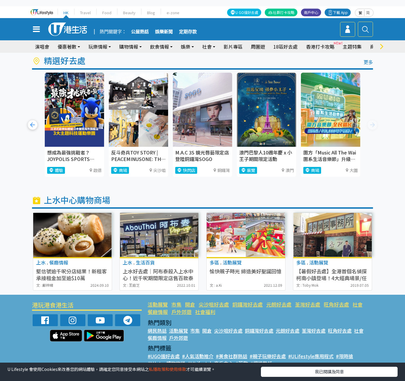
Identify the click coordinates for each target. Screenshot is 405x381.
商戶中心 (311, 12)
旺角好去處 (336, 304)
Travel (85, 12)
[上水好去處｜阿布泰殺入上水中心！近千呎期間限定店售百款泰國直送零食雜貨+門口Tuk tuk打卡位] (159, 235)
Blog (151, 12)
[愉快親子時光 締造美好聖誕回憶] (246, 235)
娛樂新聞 (164, 31)
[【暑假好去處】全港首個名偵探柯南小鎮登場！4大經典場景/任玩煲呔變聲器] (332, 235)
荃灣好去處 (307, 304)
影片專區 (233, 46)
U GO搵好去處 (246, 12)
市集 (176, 304)
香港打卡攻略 (320, 46)
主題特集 (352, 46)
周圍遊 (258, 46)
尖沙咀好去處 (214, 304)
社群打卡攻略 (283, 12)
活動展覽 (158, 304)
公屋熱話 (140, 31)
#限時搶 (344, 356)
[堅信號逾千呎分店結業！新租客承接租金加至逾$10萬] (72, 235)
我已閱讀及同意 (329, 371)
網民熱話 (157, 330)
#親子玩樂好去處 (268, 356)
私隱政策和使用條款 (167, 369)
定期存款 (188, 31)
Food (106, 12)
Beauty (129, 12)
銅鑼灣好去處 (247, 304)
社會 (358, 304)
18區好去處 (285, 46)
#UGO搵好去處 (164, 356)
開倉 (190, 304)
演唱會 (42, 46)
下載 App (340, 12)
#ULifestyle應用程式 (311, 356)
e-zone (173, 12)
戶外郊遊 (181, 311)
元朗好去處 (278, 304)
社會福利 (205, 311)
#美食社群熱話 (231, 356)
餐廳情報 (158, 311)
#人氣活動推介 (197, 356)
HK (65, 12)
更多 (368, 62)
